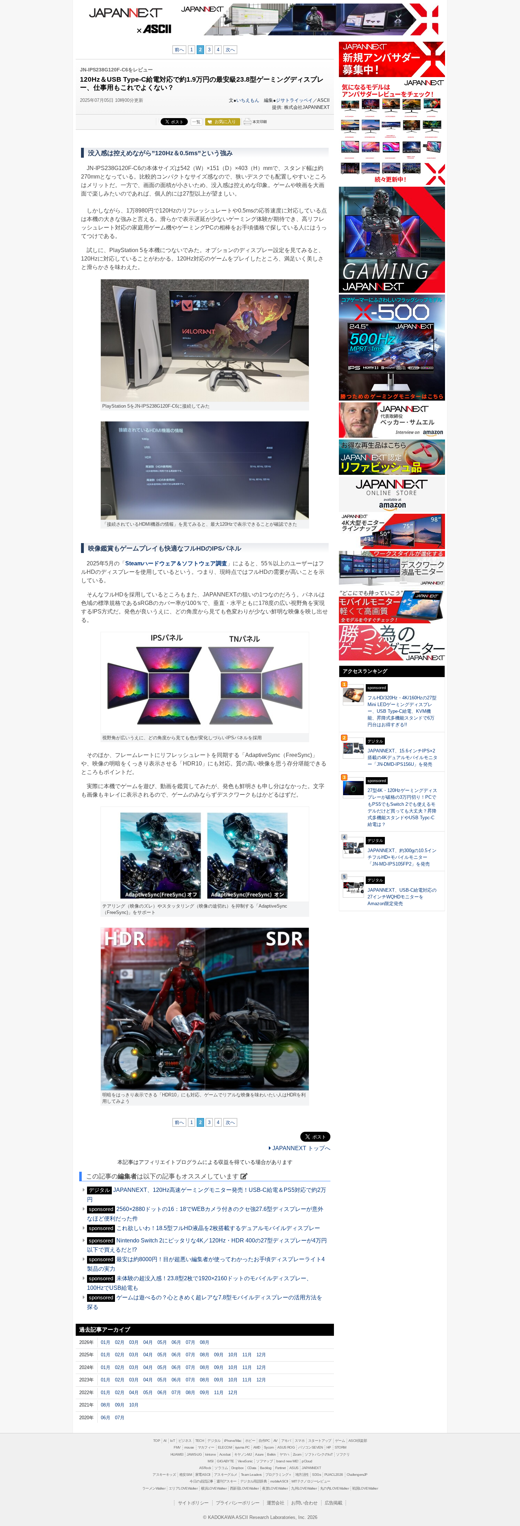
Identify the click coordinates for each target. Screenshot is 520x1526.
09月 (219, 1354)
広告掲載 (333, 1502)
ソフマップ (264, 1461)
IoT (172, 1441)
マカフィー (206, 1447)
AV (275, 1441)
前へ (179, 49)
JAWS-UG (194, 1454)
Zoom (297, 1454)
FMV (177, 1447)
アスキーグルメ (225, 1475)
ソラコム (221, 1468)
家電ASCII (202, 1475)
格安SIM (185, 1475)
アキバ (286, 1441)
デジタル (214, 1441)
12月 (261, 1354)
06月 (176, 1342)
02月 (120, 1342)
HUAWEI (177, 1454)
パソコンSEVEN (310, 1447)
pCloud (307, 1461)
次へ (230, 49)
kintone (210, 1454)
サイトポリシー (193, 1502)
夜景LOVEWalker (275, 1488)
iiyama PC (242, 1447)
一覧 (196, 122)
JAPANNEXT (126, 12)
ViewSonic (245, 1461)
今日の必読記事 (201, 1481)
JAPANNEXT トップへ (300, 1148)
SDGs (316, 1475)
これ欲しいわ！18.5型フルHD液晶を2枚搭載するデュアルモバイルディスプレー (218, 1228)
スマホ (300, 1441)
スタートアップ (319, 1441)
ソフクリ (342, 1454)
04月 (148, 1342)
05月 (162, 1342)
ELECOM (225, 1447)
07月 (190, 1342)
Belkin (271, 1454)
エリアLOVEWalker (183, 1488)
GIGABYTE (225, 1461)
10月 (233, 1354)
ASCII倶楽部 (357, 1441)
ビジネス (185, 1441)
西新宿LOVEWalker (244, 1488)
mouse (189, 1447)
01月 (105, 1342)
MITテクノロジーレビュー (310, 1481)
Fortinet (280, 1468)
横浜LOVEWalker (213, 1488)
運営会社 (275, 1502)
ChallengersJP (357, 1475)
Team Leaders (251, 1475)
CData (251, 1468)
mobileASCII (279, 1481)
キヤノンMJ (243, 1454)
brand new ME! (287, 1461)
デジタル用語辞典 (253, 1481)
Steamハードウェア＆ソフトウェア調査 (176, 563)
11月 (247, 1354)
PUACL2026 (333, 1475)
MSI (210, 1461)
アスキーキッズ (164, 1475)
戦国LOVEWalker (365, 1488)
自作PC (264, 1441)
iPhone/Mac (233, 1441)
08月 (204, 1342)
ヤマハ (284, 1454)
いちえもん (247, 100)
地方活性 (302, 1475)
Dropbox (237, 1468)
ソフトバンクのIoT (319, 1454)
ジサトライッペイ (294, 100)
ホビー (250, 1441)
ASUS (294, 1468)
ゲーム (340, 1441)
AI (165, 1441)
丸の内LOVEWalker (334, 1488)
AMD (256, 1447)
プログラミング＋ (278, 1475)
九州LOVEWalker (304, 1488)
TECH (199, 1441)
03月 (134, 1342)
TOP (156, 1441)
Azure (259, 1454)
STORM (340, 1447)
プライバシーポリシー (238, 1502)
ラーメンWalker (153, 1488)
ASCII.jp (153, 30)
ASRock (205, 1468)
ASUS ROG (286, 1447)
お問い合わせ (304, 1502)
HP (329, 1447)
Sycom (269, 1447)
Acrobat (225, 1454)
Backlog (266, 1468)
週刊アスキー (226, 1481)
